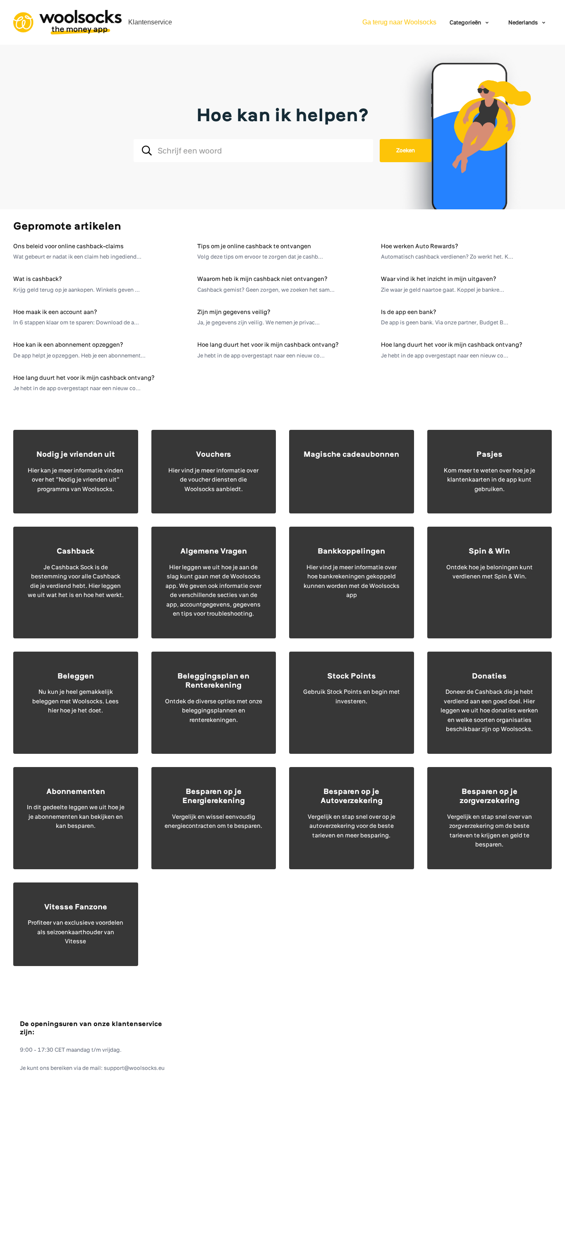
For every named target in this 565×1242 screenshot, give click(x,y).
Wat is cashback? (37, 279)
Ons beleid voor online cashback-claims (68, 246)
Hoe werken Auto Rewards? (419, 246)
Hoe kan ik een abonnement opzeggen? (68, 344)
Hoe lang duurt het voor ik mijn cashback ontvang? (268, 344)
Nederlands (523, 22)
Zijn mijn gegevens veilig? (234, 312)
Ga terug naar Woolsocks (399, 22)
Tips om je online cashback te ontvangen (254, 246)
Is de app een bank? (408, 312)
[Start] (67, 22)
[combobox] (253, 150)
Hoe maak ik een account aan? (55, 312)
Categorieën (466, 22)
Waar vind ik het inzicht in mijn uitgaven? (438, 279)
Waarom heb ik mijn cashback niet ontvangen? (262, 279)
